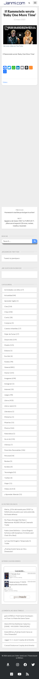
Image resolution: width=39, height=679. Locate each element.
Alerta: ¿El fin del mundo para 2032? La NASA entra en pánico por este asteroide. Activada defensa (19, 511)
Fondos (7, 362)
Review (7, 461)
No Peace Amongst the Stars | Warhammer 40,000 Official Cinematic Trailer (18, 522)
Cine (6, 306)
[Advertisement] (21, 61)
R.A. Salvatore (9, 589)
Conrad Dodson (10, 645)
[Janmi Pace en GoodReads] (11, 673)
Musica (7, 428)
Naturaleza (8, 433)
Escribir (7, 356)
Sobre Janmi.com (21, 656)
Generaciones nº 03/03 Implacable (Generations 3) (18, 584)
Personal (7, 456)
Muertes (7, 422)
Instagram (8, 384)
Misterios (8, 417)
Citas (6, 312)
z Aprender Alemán (11, 494)
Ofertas (7, 445)
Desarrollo (8, 340)
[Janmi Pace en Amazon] (8, 663)
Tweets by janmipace (12, 258)
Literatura (8, 411)
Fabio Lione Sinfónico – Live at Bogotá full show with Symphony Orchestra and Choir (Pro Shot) (18, 532)
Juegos (7, 395)
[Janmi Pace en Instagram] (17, 663)
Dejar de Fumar (10, 334)
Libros (6, 400)
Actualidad (8, 295)
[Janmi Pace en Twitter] (33, 663)
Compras (7, 323)
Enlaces (7, 351)
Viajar (6, 483)
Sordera (7, 467)
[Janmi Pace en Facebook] (25, 663)
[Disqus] (19, 120)
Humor (7, 373)
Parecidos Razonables (12, 450)
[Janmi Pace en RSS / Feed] (27, 673)
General (7, 367)
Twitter (7, 478)
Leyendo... (20, 571)
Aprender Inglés (10, 301)
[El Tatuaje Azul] (6, 577)
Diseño (7, 345)
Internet (7, 389)
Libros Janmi (9, 406)
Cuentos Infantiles (11, 328)
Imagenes (7, 378)
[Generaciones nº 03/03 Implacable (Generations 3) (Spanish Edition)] (6, 585)
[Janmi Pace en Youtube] (19, 673)
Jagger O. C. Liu (10, 640)
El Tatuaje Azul (14, 574)
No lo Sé (7, 439)
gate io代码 (8, 616)
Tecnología (8, 472)
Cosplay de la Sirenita (26, 640)
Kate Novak (13, 576)
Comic (6, 317)
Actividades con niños (12, 290)
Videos (5, 82)
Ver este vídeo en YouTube (13, 46)
